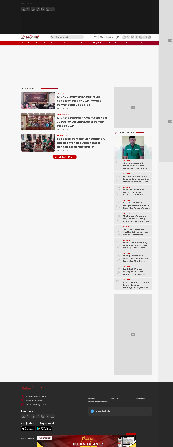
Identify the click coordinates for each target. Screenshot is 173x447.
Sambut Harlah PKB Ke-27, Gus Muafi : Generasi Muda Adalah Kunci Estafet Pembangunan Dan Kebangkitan (135, 234)
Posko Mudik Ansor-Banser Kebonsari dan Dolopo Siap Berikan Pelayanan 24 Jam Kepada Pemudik (136, 180)
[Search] (52, 37)
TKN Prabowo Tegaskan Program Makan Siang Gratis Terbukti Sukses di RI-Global (136, 220)
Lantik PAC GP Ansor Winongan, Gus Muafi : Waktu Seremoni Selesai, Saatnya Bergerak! (134, 273)
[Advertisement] (86, 66)
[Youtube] (48, 9)
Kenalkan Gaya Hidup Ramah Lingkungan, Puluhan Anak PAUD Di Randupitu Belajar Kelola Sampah (135, 194)
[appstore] (28, 430)
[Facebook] (23, 9)
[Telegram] (38, 9)
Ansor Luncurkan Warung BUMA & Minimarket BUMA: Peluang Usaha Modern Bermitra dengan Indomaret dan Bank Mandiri (136, 247)
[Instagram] (43, 9)
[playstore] (44, 430)
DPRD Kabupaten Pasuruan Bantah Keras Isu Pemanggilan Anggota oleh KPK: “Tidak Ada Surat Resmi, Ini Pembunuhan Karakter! (136, 289)
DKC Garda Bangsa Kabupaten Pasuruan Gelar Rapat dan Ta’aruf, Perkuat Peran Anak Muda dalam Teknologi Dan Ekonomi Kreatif (136, 209)
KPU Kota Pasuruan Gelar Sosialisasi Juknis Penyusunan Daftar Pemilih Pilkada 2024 (82, 122)
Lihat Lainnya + (64, 157)
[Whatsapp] (33, 9)
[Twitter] (28, 9)
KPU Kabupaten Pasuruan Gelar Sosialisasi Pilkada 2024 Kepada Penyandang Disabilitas (79, 101)
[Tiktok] (52, 9)
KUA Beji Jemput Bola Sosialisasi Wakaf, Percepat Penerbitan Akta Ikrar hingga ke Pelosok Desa (136, 260)
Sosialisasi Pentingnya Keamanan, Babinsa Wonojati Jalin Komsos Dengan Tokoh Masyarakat (81, 143)
